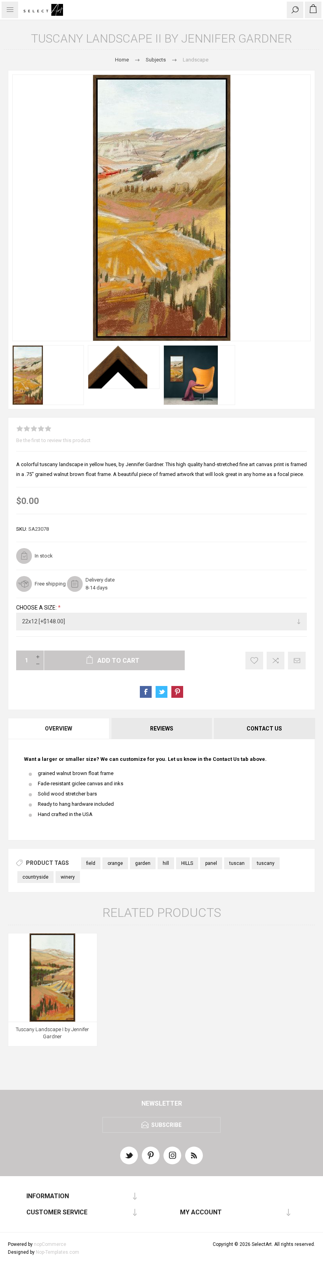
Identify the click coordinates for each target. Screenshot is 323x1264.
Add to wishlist (254, 660)
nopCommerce (50, 1244)
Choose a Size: (37, 607)
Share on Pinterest (177, 692)
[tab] (59, 728)
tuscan (237, 863)
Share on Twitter (161, 692)
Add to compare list (275, 660)
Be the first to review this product (53, 440)
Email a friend (297, 660)
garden (142, 863)
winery (68, 877)
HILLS (187, 863)
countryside (35, 877)
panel (211, 863)
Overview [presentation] (58, 728)
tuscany (266, 863)
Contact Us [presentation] (264, 728)
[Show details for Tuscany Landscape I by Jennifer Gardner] (52, 977)
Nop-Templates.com (57, 1252)
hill (166, 863)
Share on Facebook (146, 692)
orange (115, 863)
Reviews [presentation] (161, 728)
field (90, 863)
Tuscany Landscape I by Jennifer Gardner (52, 1032)
